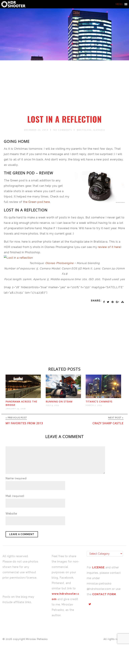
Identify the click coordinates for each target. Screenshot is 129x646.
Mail (15, 496)
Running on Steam (59, 401)
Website (11, 513)
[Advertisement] (65, 89)
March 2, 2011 (94, 405)
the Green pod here (36, 201)
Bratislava (84, 129)
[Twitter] (90, 604)
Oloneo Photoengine (59, 263)
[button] (119, 4)
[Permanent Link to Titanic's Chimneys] (103, 397)
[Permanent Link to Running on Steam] (63, 397)
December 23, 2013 (36, 129)
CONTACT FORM (104, 594)
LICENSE (98, 567)
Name (16, 478)
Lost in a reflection (64, 119)
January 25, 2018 (16, 408)
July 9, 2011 (52, 405)
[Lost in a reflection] (18, 257)
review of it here (108, 247)
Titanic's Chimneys (99, 401)
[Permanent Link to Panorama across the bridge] (23, 397)
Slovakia (99, 129)
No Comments (62, 129)
